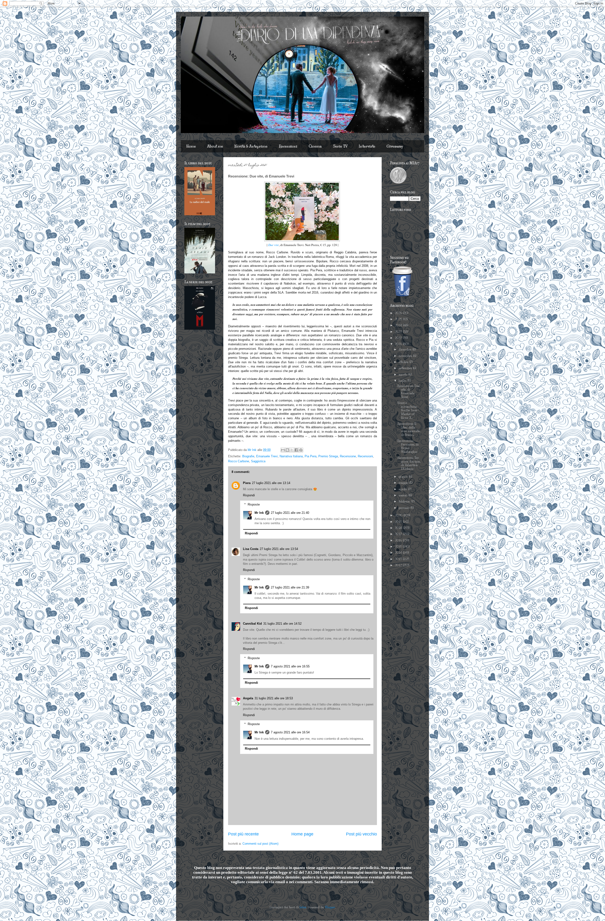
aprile (403, 489)
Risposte (254, 504)
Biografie (248, 456)
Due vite (273, 245)
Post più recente (243, 834)
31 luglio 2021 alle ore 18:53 (274, 698)
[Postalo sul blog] (287, 450)
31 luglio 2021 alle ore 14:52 (282, 623)
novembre (406, 356)
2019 (399, 522)
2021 (399, 344)
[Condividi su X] (292, 450)
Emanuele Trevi (267, 456)
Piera (247, 483)
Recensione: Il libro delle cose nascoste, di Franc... (409, 429)
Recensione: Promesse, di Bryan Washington (408, 446)
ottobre (404, 362)
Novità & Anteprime (251, 146)
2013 (399, 559)
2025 (399, 319)
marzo (403, 495)
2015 (399, 547)
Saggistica (258, 461)
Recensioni (288, 146)
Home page (302, 834)
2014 (399, 553)
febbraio (405, 501)
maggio (404, 483)
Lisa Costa (250, 549)
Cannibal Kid (252, 623)
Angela (248, 698)
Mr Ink (259, 513)
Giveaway (395, 146)
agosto (403, 374)
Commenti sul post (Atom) (260, 843)
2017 (399, 534)
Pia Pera (310, 456)
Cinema (315, 146)
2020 (399, 515)
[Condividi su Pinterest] (300, 450)
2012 (399, 565)
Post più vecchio (361, 834)
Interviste (367, 146)
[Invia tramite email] (283, 450)
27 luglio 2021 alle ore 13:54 (279, 549)
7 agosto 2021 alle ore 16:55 (290, 666)
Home (191, 146)
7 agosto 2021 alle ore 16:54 (290, 732)
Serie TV (340, 146)
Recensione (348, 456)
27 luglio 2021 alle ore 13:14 (271, 483)
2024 (399, 325)
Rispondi (249, 495)
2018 (399, 528)
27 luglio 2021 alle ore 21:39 (290, 587)
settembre (406, 368)
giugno (404, 477)
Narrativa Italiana (291, 456)
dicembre (405, 349)
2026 (399, 313)
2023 (399, 332)
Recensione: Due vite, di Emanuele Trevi (409, 391)
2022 (399, 338)
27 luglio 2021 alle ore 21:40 (290, 513)
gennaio (405, 508)
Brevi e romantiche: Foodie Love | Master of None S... (408, 410)
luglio (403, 381)
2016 (399, 540)
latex (303, 907)
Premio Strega (328, 456)
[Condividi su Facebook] (296, 450)
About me (215, 146)
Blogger (330, 907)
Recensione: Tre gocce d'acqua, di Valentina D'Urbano (409, 463)
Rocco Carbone (238, 461)
